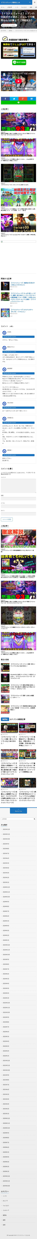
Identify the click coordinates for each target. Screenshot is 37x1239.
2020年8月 (6, 1137)
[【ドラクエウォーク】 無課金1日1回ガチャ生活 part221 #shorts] (5, 286)
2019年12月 (6, 1176)
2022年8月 (6, 1022)
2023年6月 (6, 974)
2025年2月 (6, 877)
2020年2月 (6, 1166)
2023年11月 (6, 950)
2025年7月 (6, 853)
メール (3, 503)
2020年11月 (6, 1123)
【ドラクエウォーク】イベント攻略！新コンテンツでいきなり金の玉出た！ (9, 740)
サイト (3, 510)
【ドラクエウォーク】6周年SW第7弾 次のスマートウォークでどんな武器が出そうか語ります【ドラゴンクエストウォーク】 (27, 796)
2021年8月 (6, 1080)
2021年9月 (6, 1075)
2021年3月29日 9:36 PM (9, 336)
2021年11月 (6, 1065)
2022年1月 (6, 1056)
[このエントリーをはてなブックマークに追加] (31, 99)
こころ (16, 7)
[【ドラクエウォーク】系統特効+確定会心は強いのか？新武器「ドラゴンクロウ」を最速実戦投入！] (5, 709)
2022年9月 (6, 1017)
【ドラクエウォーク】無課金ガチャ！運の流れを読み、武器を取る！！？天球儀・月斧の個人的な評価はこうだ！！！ (27, 741)
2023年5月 (6, 978)
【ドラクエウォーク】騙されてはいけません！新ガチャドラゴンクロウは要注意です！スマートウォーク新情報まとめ (27, 767)
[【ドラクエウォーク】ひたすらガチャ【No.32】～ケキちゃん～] (5, 313)
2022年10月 (6, 1012)
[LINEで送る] (18, 102)
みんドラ (5, 1200)
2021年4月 (6, 1099)
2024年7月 (6, 911)
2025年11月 (6, 834)
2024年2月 (6, 935)
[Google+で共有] (22, 99)
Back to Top (18, 811)
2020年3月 (6, 1161)
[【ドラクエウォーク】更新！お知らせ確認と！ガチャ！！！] (5, 699)
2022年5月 (6, 1036)
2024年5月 (6, 921)
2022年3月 (6, 1046)
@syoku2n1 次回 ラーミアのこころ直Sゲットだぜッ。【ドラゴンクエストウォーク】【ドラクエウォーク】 (23, 676)
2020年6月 (6, 1147)
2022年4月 (6, 1041)
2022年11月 (6, 1007)
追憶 (4, 1225)
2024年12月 (6, 887)
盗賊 (31, 7)
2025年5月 (6, 863)
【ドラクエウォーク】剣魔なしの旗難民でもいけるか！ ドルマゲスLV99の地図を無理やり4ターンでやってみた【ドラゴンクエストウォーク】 (9, 797)
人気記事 (9, 7)
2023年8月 (6, 964)
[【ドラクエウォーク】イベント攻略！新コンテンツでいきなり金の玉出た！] (5, 667)
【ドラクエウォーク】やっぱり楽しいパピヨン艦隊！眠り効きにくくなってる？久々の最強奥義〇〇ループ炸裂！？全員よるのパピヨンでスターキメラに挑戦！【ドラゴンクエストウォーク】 (23, 297)
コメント (3, 477)
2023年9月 (6, 959)
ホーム (2, 7)
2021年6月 (6, 1089)
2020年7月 (6, 1142)
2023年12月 (6, 945)
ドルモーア (6, 1210)
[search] (34, 818)
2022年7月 (6, 1027)
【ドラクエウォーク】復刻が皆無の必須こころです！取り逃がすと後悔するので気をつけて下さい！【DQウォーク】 (22, 686)
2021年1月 (6, 1113)
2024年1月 (6, 940)
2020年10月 (6, 1128)
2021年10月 (6, 1070)
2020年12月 (6, 1118)
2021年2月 (6, 1108)
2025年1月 (6, 882)
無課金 (13, 25)
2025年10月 (6, 839)
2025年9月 (6, 844)
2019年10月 (6, 1186)
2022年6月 (6, 1031)
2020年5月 (6, 1152)
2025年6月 (6, 858)
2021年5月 (6, 1094)
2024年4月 (6, 925)
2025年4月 (6, 868)
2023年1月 (6, 998)
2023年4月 (6, 983)
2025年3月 (6, 872)
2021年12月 (6, 1060)
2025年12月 (6, 829)
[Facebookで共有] (5, 99)
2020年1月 (6, 1171)
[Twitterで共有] (14, 99)
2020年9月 (6, 1133)
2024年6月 (6, 916)
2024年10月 (6, 897)
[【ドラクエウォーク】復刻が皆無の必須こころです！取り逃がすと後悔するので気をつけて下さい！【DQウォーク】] (5, 688)
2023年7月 (6, 969)
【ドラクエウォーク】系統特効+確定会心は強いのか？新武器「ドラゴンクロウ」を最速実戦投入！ (23, 707)
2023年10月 (6, 954)
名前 (2, 495)
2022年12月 (6, 1002)
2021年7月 (6, 1084)
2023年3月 (6, 988)
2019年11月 (6, 1181)
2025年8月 (6, 848)
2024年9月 (6, 901)
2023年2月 (6, 993)
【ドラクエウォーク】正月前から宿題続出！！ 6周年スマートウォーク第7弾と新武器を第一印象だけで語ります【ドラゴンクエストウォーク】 (9, 768)
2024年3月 (6, 930)
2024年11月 (6, 892)
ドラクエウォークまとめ (23, 1235)
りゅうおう (24, 7)
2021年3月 (6, 1104)
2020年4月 (6, 1157)
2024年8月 (6, 906)
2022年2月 (6, 1051)
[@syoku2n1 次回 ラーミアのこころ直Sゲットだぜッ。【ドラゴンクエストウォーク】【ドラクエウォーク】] (5, 678)
